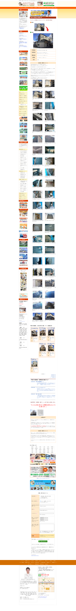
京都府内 (44, 452)
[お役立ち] (23, 54)
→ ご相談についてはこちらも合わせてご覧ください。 (43, 478)
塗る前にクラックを (23, 157)
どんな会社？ (31, 7)
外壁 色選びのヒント (23, 154)
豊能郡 (36, 449)
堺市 (52, 449)
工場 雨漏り (22, 191)
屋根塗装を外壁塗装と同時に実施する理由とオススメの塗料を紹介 (23, 43)
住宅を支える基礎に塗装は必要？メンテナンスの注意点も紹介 (23, 47)
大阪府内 (52, 452)
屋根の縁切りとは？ (23, 174)
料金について (49, 7)
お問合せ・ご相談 (54, 7)
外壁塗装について (22, 149)
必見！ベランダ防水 (23, 186)
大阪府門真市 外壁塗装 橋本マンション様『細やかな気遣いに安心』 (43, 402)
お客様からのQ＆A (27, 562)
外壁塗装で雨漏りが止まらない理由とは (24, 181)
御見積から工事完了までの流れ (42, 7)
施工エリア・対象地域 (23, 95)
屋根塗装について (22, 171)
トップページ (21, 7)
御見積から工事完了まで (23, 97)
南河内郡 (40, 449)
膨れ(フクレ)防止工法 (23, 188)
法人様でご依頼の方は (23, 113)
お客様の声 (35, 7)
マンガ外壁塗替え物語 (42, 562)
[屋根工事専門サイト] (23, 205)
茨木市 (40, 448)
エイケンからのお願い (23, 111)
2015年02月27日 (37, 381)
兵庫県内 (40, 452)
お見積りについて (26, 7)
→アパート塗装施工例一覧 (53, 377)
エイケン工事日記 (21, 562)
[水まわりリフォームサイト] (23, 214)
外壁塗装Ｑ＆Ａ (23, 169)
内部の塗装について (23, 193)
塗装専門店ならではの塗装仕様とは (23, 106)
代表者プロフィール (23, 104)
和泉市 (44, 448)
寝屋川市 (48, 448)
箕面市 (52, 448)
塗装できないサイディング (24, 166)
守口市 (36, 452)
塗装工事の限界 (23, 177)
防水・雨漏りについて (23, 179)
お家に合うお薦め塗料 (23, 152)
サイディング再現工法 (23, 162)
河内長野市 (36, 448)
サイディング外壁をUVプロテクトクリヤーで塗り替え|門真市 (41, 20)
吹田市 (32, 449)
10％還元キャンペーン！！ (22, 33)
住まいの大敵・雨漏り (23, 183)
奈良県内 (48, 452)
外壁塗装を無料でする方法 (23, 109)
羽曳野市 (44, 449)
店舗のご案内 (37, 562)
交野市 (32, 452)
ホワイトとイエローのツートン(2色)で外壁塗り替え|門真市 (34, 329)
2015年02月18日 (38, 387)
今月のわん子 (32, 562)
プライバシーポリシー (23, 198)
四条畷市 (32, 448)
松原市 (48, 449)
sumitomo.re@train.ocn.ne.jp (34, 555)
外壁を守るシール (23, 160)
